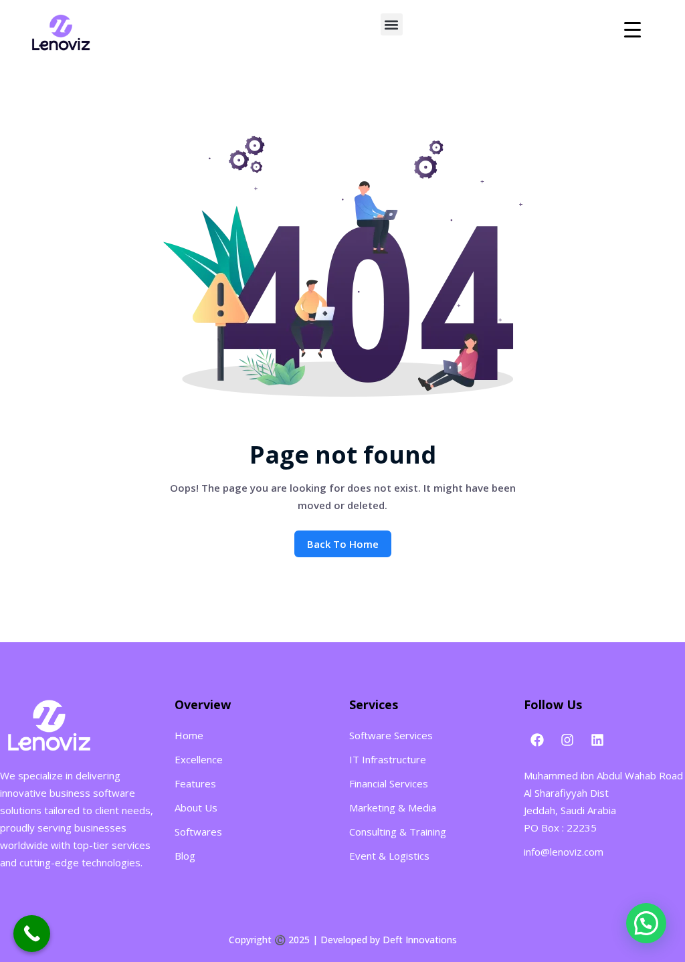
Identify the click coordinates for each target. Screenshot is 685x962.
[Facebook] (537, 740)
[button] (392, 24)
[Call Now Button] (31, 933)
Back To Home (343, 544)
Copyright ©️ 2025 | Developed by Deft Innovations (343, 939)
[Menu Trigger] (632, 28)
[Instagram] (567, 740)
